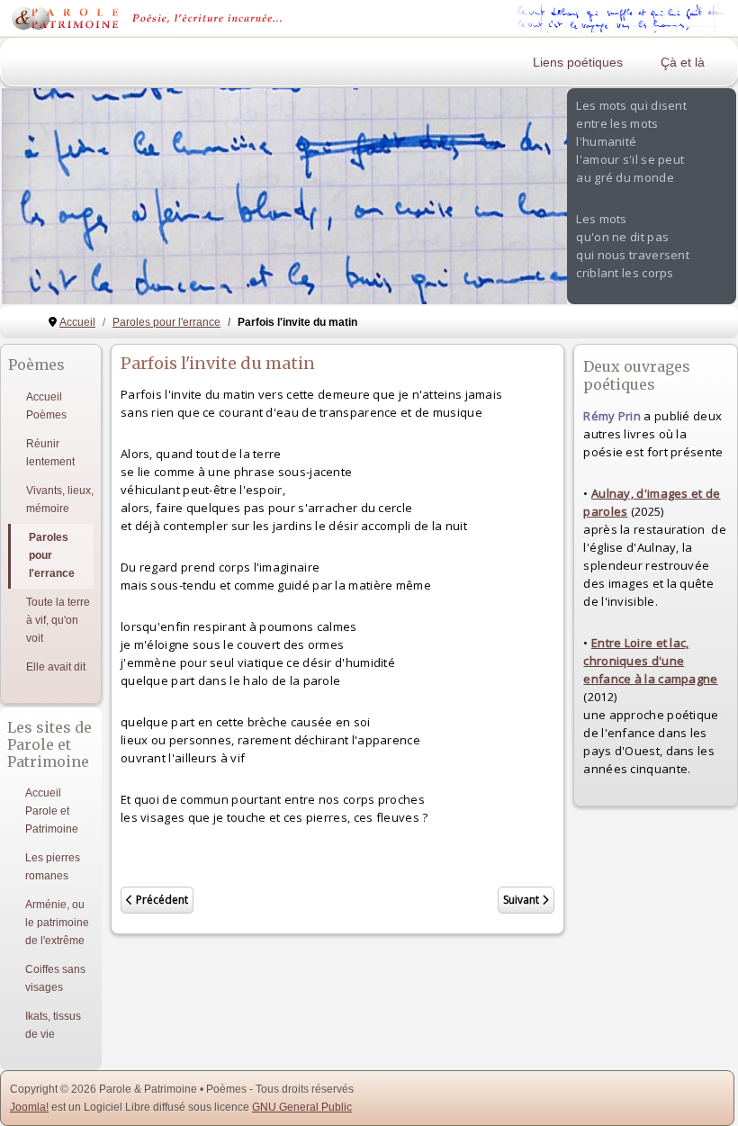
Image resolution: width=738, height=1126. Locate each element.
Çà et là (683, 62)
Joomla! (29, 1107)
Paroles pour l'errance (52, 555)
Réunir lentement (50, 452)
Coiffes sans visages (55, 978)
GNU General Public (302, 1107)
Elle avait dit (56, 667)
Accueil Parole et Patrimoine (51, 811)
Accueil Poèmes (46, 406)
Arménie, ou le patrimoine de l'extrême (57, 922)
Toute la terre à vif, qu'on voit (58, 620)
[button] (512, 196)
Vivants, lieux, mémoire (60, 499)
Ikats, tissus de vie (53, 1025)
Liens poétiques (578, 62)
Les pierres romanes (52, 866)
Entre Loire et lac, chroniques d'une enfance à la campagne (650, 661)
